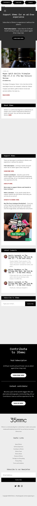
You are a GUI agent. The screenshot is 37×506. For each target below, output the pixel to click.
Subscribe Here (18, 38)
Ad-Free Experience (18, 446)
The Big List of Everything (18, 458)
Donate (30, 2)
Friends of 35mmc (18, 456)
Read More (6, 95)
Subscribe (18, 2)
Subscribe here (18, 375)
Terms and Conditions (18, 463)
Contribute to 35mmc (18, 449)
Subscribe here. (9, 171)
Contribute (6, 2)
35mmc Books (18, 453)
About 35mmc (18, 444)
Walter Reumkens (14, 269)
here (10, 115)
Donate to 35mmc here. (11, 200)
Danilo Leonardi (14, 255)
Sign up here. (8, 183)
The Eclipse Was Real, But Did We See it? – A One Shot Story (20, 257)
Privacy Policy (18, 461)
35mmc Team (18, 451)
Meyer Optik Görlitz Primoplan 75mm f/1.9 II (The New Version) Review (17, 76)
